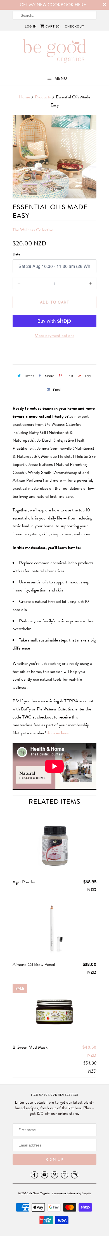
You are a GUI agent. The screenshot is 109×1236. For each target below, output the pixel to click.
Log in (31, 26)
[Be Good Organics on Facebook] (34, 1174)
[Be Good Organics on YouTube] (44, 1174)
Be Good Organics (40, 1193)
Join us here (58, 733)
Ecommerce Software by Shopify (71, 1193)
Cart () (52, 26)
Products (43, 97)
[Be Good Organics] (54, 52)
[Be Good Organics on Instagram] (64, 1174)
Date (16, 254)
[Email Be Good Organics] (74, 1174)
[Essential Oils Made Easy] (54, 156)
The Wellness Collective (33, 230)
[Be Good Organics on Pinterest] (54, 1174)
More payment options (54, 335)
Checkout (74, 26)
